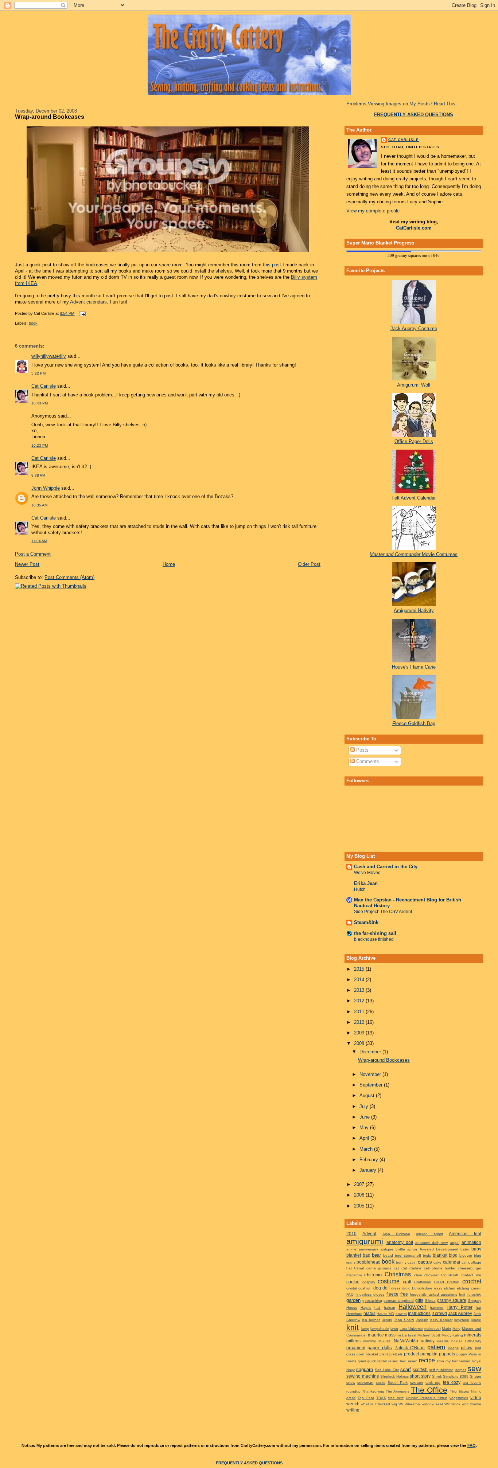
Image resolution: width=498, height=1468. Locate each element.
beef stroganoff (408, 1255)
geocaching (372, 1301)
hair (377, 1307)
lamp (365, 1329)
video (475, 1397)
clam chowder (426, 1275)
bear (376, 1255)
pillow (466, 1347)
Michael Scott (428, 1335)
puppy (461, 1354)
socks (380, 1383)
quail (362, 1361)
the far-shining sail (375, 933)
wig (394, 1404)
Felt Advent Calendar (414, 498)
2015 (360, 969)
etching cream (469, 1288)
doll (386, 1287)
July (364, 1106)
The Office (429, 1390)
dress (395, 1288)
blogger (465, 1255)
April (364, 1138)
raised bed (397, 1361)
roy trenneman (458, 1361)
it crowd (439, 1313)
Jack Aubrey (460, 1313)
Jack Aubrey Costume (413, 328)
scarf (405, 1369)
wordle (475, 1404)
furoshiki (474, 1294)
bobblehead (369, 1262)
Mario (446, 1329)
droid (406, 1288)
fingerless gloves (369, 1294)
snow (350, 1383)
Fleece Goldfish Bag (413, 723)
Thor (454, 1391)
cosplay (368, 1282)
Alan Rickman (396, 1234)
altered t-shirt (429, 1234)
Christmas (398, 1274)
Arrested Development (439, 1249)
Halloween (412, 1307)
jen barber (371, 1320)
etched (449, 1288)
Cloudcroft (449, 1275)
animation (471, 1242)
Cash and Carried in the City (385, 866)
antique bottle (393, 1249)
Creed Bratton (446, 1282)
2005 (360, 1206)
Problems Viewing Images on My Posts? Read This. (401, 103)
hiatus (369, 1313)
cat (396, 1268)
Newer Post (27, 564)
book (33, 323)
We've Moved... (369, 872)
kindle (476, 1320)
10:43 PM (39, 403)
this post (272, 264)
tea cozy (451, 1382)
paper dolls (379, 1347)
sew (474, 1368)
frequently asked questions (433, 1294)
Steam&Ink (366, 922)
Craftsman (422, 1282)
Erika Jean (366, 883)
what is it (368, 1404)
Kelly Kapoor (441, 1320)
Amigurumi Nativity (414, 610)
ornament (355, 1347)
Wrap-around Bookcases (49, 116)
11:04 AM (39, 541)
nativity (428, 1340)
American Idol (465, 1233)
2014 (360, 979)
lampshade (379, 1329)
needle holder (449, 1341)
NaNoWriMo (406, 1340)
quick (371, 1361)
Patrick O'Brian (409, 1347)
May (364, 1127)
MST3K (384, 1341)
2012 (360, 1000)
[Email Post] (81, 313)
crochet (471, 1281)
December (370, 1051)
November (370, 1074)
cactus (425, 1262)
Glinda (430, 1301)
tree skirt (396, 1398)
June (365, 1117)
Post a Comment (33, 554)
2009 (360, 1033)
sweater (416, 1383)
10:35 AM (39, 505)
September (371, 1085)
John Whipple (45, 488)
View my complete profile (373, 211)
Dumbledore (422, 1288)
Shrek (437, 1376)
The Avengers (397, 1391)
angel (454, 1243)
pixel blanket (367, 1354)
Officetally (473, 1341)
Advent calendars (88, 302)
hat (478, 1307)
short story (420, 1376)
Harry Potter (459, 1307)
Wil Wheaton (409, 1404)
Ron (440, 1361)
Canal (359, 1268)
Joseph (422, 1320)
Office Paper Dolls (413, 441)
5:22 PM (38, 373)
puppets (447, 1353)
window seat (432, 1404)
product (411, 1353)
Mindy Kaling (452, 1335)
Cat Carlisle (43, 386)
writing (352, 1410)
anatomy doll (399, 1242)
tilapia (464, 1391)
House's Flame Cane (414, 667)
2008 (360, 1043)
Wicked (384, 1404)
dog (377, 1287)
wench (352, 1403)
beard (388, 1255)
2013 (360, 990)
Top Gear (366, 1398)
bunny (401, 1262)
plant (384, 1354)
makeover (432, 1329)
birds (427, 1255)
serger (460, 1370)
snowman (365, 1383)
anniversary (368, 1249)
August (367, 1095)
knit (352, 1327)
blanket (440, 1255)
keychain (461, 1320)
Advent (369, 1233)
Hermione (354, 1314)
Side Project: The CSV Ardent (383, 911)
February (369, 1159)
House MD (385, 1314)
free (404, 1294)
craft (407, 1281)
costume (389, 1281)
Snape (475, 1376)
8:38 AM (38, 475)
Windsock (452, 1404)
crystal (351, 1288)
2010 (360, 1022)
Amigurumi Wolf (414, 385)
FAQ (350, 1294)
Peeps (453, 1348)
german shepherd (399, 1301)
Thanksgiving (373, 1391)
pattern (436, 1347)
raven (412, 1361)
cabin (412, 1262)
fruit (462, 1294)
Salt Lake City (387, 1370)
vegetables (459, 1398)
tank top (432, 1383)
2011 (360, 1011)
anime (351, 1249)
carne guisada (379, 1268)
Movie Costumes (414, 554)
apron (412, 1249)
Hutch (360, 889)
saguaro (364, 1369)
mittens (353, 1340)
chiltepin (373, 1274)
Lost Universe (411, 1329)
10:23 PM (39, 445)
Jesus (387, 1320)
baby (464, 1249)
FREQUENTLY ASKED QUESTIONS (249, 1463)
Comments (367, 761)
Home (169, 564)
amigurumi (364, 1241)
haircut (389, 1307)
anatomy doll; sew (431, 1243)
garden (353, 1300)
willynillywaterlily (48, 356)
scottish (420, 1369)
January (368, 1170)
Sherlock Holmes (394, 1376)
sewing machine (362, 1376)
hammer (436, 1307)
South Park (398, 1383)
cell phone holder (440, 1268)
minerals (472, 1334)
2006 (360, 1195)
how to (401, 1314)
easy (438, 1288)
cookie (352, 1281)
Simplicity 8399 (455, 1376)
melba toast (406, 1335)
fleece (392, 1294)
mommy (369, 1341)
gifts (419, 1300)
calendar (451, 1262)
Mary (456, 1329)
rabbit (382, 1361)
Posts (362, 750)
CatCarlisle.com (414, 228)
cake (437, 1262)
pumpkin (428, 1353)
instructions (419, 1313)
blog (453, 1255)
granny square (451, 1300)
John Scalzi (404, 1320)
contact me (471, 1275)
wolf (465, 1404)
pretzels (395, 1354)
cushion (364, 1288)
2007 (360, 1184)
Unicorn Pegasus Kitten (427, 1398)
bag (366, 1255)
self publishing (441, 1370)
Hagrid (366, 1307)
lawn (394, 1329)
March (366, 1149)
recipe (427, 1360)
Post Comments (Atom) (69, 577)
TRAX (381, 1398)
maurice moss (382, 1334)
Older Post (309, 564)
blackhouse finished (374, 939)
